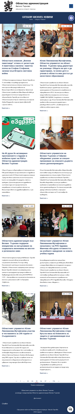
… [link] (23, 381)
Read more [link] (5, 108)
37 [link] (45, 381)
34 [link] (32, 381)
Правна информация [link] (37, 385)
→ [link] (58, 381)
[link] (71, 18)
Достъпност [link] (37, 398)
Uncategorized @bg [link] (60, 341)
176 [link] (54, 381)
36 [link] (41, 381)
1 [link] (20, 381)
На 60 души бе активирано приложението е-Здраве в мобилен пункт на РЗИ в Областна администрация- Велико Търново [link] (15, 158)
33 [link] (28, 381)
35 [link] (37, 381)
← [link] (16, 381)
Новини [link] (18, 76)
